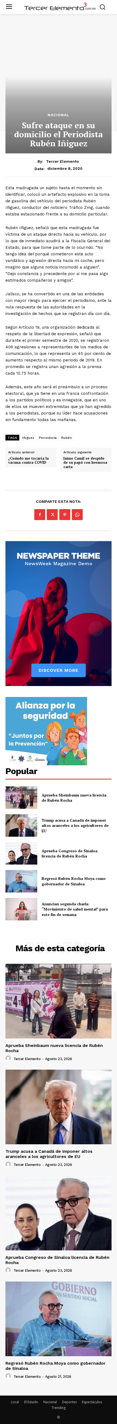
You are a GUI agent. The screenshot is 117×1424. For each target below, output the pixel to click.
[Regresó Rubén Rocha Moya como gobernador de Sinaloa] (21, 881)
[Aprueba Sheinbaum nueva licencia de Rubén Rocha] (21, 797)
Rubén (66, 438)
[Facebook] (39, 514)
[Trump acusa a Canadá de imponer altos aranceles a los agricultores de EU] (21, 825)
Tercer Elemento (62, 161)
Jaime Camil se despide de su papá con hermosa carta (85, 462)
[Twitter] (52, 514)
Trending (59, 1407)
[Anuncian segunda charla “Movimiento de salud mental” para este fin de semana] (21, 909)
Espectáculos (92, 1402)
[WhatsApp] (77, 514)
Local (15, 1402)
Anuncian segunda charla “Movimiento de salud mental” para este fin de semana (75, 909)
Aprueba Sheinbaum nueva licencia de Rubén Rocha (54, 1048)
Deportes (69, 1402)
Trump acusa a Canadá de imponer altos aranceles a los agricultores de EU (75, 825)
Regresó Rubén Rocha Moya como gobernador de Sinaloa (74, 881)
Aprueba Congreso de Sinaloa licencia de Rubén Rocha (69, 853)
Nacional (58, 115)
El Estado (31, 1402)
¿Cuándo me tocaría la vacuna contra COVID (28, 460)
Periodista (48, 438)
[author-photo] (9, 1058)
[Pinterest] (64, 514)
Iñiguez (28, 438)
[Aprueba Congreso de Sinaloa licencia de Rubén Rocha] (21, 853)
